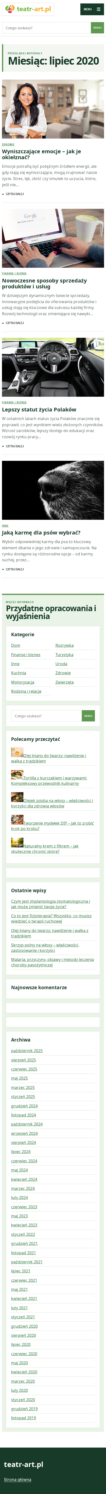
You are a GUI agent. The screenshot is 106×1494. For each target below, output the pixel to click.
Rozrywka (64, 645)
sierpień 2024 (23, 1142)
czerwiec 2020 (24, 1353)
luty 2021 (19, 1308)
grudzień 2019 (24, 1408)
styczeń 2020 (23, 1399)
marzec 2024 (23, 1188)
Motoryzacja (22, 682)
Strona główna (17, 1479)
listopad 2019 (23, 1418)
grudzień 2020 (24, 1326)
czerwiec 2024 (24, 1161)
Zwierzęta (64, 682)
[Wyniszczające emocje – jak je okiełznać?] (53, 109)
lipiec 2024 (21, 1151)
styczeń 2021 (23, 1317)
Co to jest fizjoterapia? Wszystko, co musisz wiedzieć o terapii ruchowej (51, 918)
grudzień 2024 (24, 1106)
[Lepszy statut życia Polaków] (53, 367)
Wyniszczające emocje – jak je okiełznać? (41, 154)
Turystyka (64, 654)
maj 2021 (19, 1289)
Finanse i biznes (14, 273)
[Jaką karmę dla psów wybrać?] (53, 490)
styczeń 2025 (23, 1096)
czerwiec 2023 (24, 1207)
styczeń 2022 (23, 1234)
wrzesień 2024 (24, 1133)
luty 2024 (19, 1197)
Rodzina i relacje (26, 691)
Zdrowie (8, 144)
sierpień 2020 (23, 1335)
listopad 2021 (23, 1252)
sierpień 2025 (23, 1060)
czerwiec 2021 (24, 1280)
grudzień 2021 (24, 1243)
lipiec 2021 (21, 1271)
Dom (15, 645)
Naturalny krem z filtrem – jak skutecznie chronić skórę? (45, 848)
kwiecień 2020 (24, 1372)
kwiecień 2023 (24, 1225)
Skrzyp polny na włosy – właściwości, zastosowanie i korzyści (45, 947)
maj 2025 (19, 1078)
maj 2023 (19, 1216)
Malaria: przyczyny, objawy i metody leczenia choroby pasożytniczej (52, 962)
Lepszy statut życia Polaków (39, 409)
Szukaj (97, 27)
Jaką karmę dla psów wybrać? (41, 532)
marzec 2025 (23, 1087)
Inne (5, 525)
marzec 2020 (23, 1381)
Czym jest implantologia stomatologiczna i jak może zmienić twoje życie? (50, 904)
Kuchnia (18, 673)
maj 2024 (19, 1170)
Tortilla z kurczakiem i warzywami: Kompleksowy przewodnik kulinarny (49, 780)
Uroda (61, 663)
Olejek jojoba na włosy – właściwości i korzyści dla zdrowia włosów (52, 803)
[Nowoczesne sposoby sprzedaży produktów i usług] (53, 238)
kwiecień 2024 (24, 1179)
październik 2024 (27, 1124)
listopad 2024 (23, 1115)
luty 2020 (19, 1390)
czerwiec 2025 (24, 1069)
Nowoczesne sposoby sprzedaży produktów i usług (44, 283)
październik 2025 (27, 1050)
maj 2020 (19, 1363)
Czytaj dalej (15, 194)
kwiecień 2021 (24, 1298)
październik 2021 (27, 1262)
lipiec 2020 (21, 1344)
